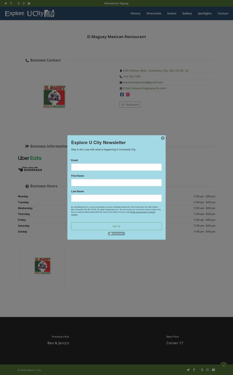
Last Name (77, 191)
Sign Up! (116, 226)
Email (74, 160)
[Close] (163, 138)
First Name (77, 176)
